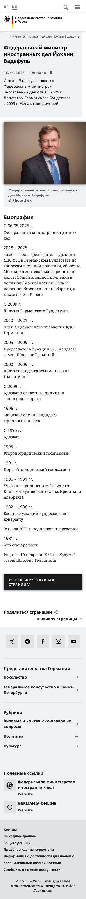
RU (14, 7)
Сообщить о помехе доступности (32, 869)
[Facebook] (44, 641)
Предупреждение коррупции (29, 849)
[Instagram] (60, 641)
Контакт (11, 829)
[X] (13, 641)
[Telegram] (29, 641)
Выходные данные (20, 836)
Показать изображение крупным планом (45, 153)
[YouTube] (75, 641)
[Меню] (77, 7)
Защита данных (17, 842)
